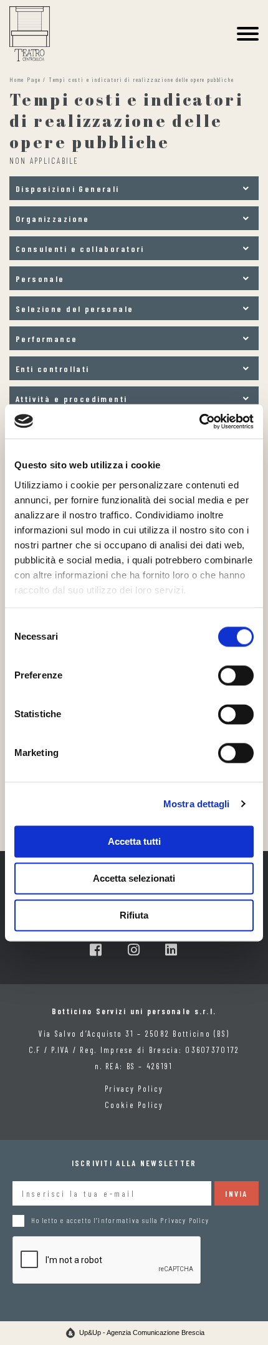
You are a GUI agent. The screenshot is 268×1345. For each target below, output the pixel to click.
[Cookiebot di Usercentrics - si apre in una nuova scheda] (199, 421)
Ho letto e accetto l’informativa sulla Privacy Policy (120, 1220)
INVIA (236, 1194)
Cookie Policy (134, 1105)
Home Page (25, 79)
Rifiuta (134, 915)
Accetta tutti (134, 841)
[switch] (236, 675)
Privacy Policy (134, 1089)
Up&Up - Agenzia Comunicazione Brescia (141, 1332)
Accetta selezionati (134, 878)
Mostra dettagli (196, 803)
